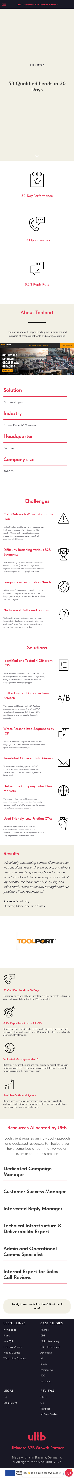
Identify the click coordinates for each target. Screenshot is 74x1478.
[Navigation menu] (4, 4)
